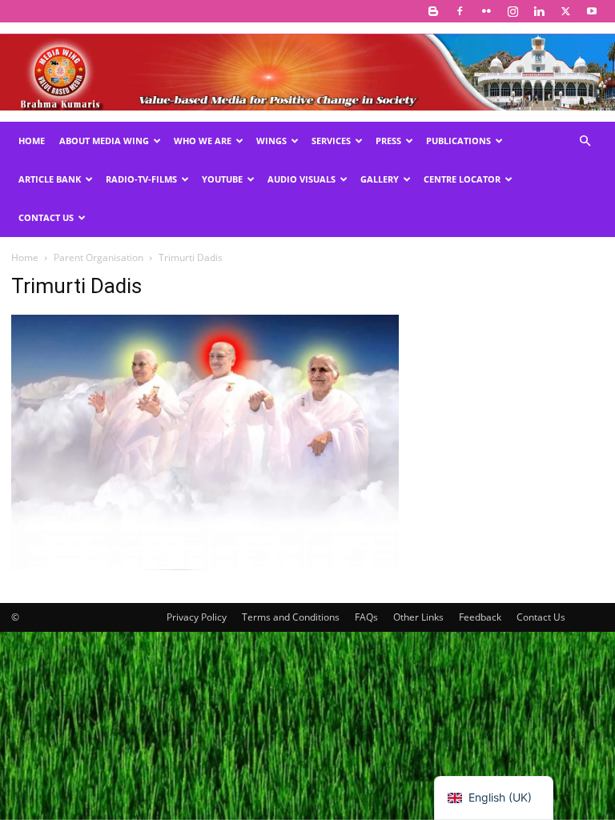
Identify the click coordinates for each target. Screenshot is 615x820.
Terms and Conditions (291, 617)
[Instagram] (512, 11)
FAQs (366, 617)
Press (388, 141)
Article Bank (49, 179)
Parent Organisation (98, 257)
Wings (271, 141)
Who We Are (202, 141)
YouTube (222, 179)
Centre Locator (462, 179)
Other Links (418, 617)
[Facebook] (460, 11)
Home (31, 141)
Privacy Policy (197, 617)
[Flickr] (486, 11)
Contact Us (46, 217)
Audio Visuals (301, 179)
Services (331, 141)
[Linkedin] (539, 11)
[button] (584, 141)
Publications (458, 141)
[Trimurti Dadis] (205, 566)
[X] (565, 11)
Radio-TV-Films (141, 179)
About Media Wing (104, 141)
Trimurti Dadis (76, 286)
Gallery (379, 179)
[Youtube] (592, 11)
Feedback (480, 617)
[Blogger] (433, 11)
